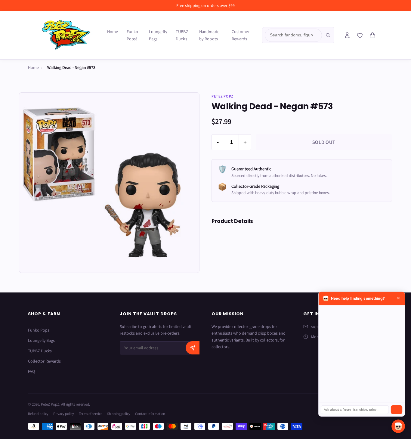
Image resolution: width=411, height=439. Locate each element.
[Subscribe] (192, 347)
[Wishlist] (360, 35)
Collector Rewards (44, 361)
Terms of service (90, 413)
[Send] (396, 409)
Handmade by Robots (209, 35)
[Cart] (372, 35)
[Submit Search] (328, 35)
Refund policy (38, 413)
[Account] (347, 35)
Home (112, 31)
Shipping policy (118, 413)
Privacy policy (63, 413)
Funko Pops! (132, 35)
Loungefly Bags (158, 35)
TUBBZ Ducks (182, 35)
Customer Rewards (241, 35)
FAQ (31, 371)
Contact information (150, 413)
